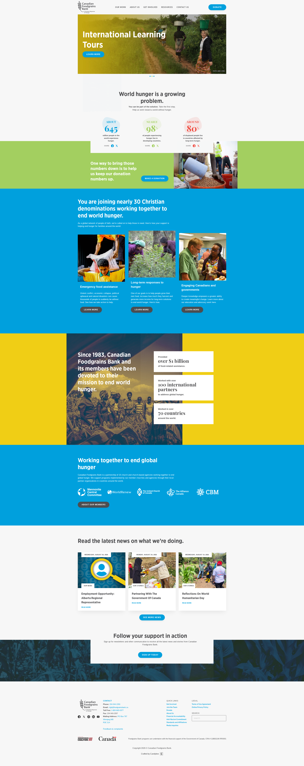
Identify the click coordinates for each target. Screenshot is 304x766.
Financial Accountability (175, 716)
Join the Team (171, 707)
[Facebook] (79, 717)
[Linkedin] (93, 717)
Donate (217, 7)
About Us (135, 7)
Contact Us (183, 7)
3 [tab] (153, 76)
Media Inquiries (172, 725)
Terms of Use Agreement (201, 704)
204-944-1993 (114, 704)
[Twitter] (84, 717)
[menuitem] (120, 7)
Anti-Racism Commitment (176, 719)
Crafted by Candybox (150, 754)
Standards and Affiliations (176, 722)
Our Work (120, 7)
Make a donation (155, 178)
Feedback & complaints (113, 729)
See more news (152, 617)
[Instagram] (88, 717)
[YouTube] (98, 717)
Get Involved (150, 7)
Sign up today (150, 655)
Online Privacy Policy (200, 707)
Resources (167, 7)
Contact (107, 701)
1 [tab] (150, 76)
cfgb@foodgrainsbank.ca (118, 707)
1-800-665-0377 (117, 710)
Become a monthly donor (101, 54)
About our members (94, 505)
